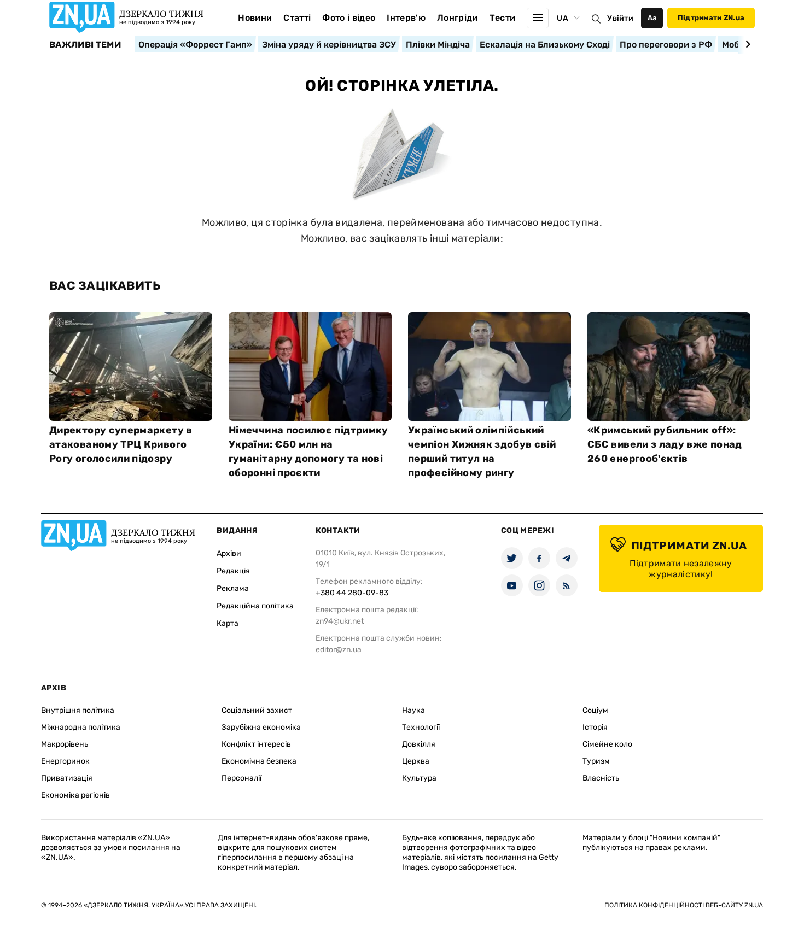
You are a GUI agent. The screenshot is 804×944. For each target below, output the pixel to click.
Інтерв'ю (406, 18)
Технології (421, 727)
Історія (595, 727)
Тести (503, 18)
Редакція (233, 571)
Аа (652, 18)
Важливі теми (85, 44)
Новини (255, 18)
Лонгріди (457, 18)
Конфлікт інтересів (256, 744)
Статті (297, 18)
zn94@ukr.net (340, 621)
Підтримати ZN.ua (711, 18)
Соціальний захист (257, 710)
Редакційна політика (255, 606)
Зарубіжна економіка (261, 727)
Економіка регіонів (75, 795)
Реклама (233, 588)
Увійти (620, 18)
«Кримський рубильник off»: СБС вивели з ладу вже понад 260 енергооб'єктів (664, 444)
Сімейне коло (607, 744)
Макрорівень (64, 744)
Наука (413, 710)
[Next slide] (746, 44)
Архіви (229, 553)
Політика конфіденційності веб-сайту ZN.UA (683, 905)
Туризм (596, 761)
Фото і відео (348, 18)
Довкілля (418, 744)
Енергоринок (65, 761)
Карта (227, 623)
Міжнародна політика (80, 727)
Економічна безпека (259, 761)
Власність (600, 778)
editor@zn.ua (339, 649)
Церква (415, 761)
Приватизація (66, 778)
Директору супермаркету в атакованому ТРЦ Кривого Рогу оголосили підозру (121, 444)
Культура (419, 778)
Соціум (595, 710)
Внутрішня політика (77, 710)
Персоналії (241, 778)
